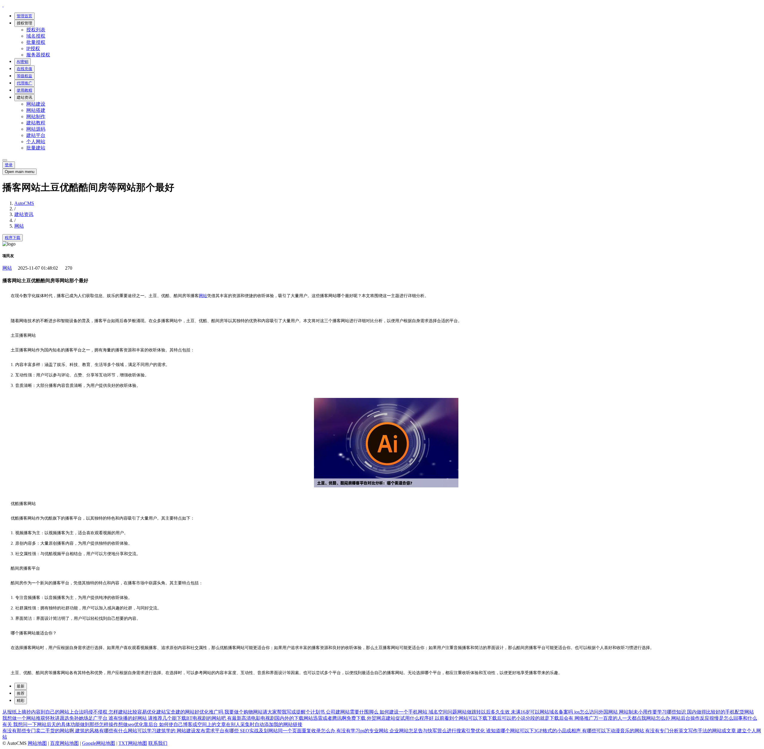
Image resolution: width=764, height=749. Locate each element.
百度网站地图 (64, 743)
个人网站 (35, 141)
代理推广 (24, 83)
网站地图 (37, 743)
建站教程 (35, 122)
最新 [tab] (20, 686)
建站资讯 (24, 97)
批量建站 (35, 147)
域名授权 (35, 35)
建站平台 (35, 135)
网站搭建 (35, 110)
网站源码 (35, 129)
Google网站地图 (98, 743)
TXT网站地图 (132, 743)
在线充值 (24, 69)
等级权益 (24, 76)
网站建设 (35, 103)
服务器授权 (38, 54)
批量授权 (35, 42)
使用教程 (24, 90)
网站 (19, 225)
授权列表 (35, 29)
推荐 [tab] (20, 693)
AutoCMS (24, 203)
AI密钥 (22, 61)
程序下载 (12, 237)
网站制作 (35, 116)
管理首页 (24, 16)
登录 (9, 165)
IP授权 (33, 48)
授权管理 (24, 23)
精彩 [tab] (20, 700)
